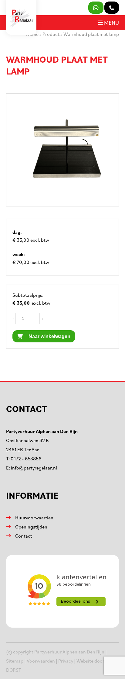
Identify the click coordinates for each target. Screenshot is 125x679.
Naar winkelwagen (48, 336)
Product (50, 34)
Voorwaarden (41, 661)
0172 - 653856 (26, 459)
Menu (111, 22)
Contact (23, 536)
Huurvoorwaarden (34, 517)
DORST (13, 670)
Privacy (65, 661)
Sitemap (14, 661)
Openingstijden (31, 527)
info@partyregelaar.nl (34, 468)
